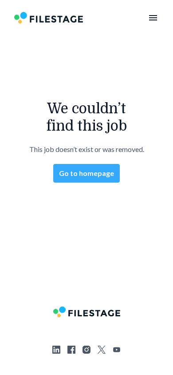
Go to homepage (86, 173)
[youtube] (116, 349)
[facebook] (71, 349)
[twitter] (101, 349)
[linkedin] (56, 349)
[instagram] (86, 349)
